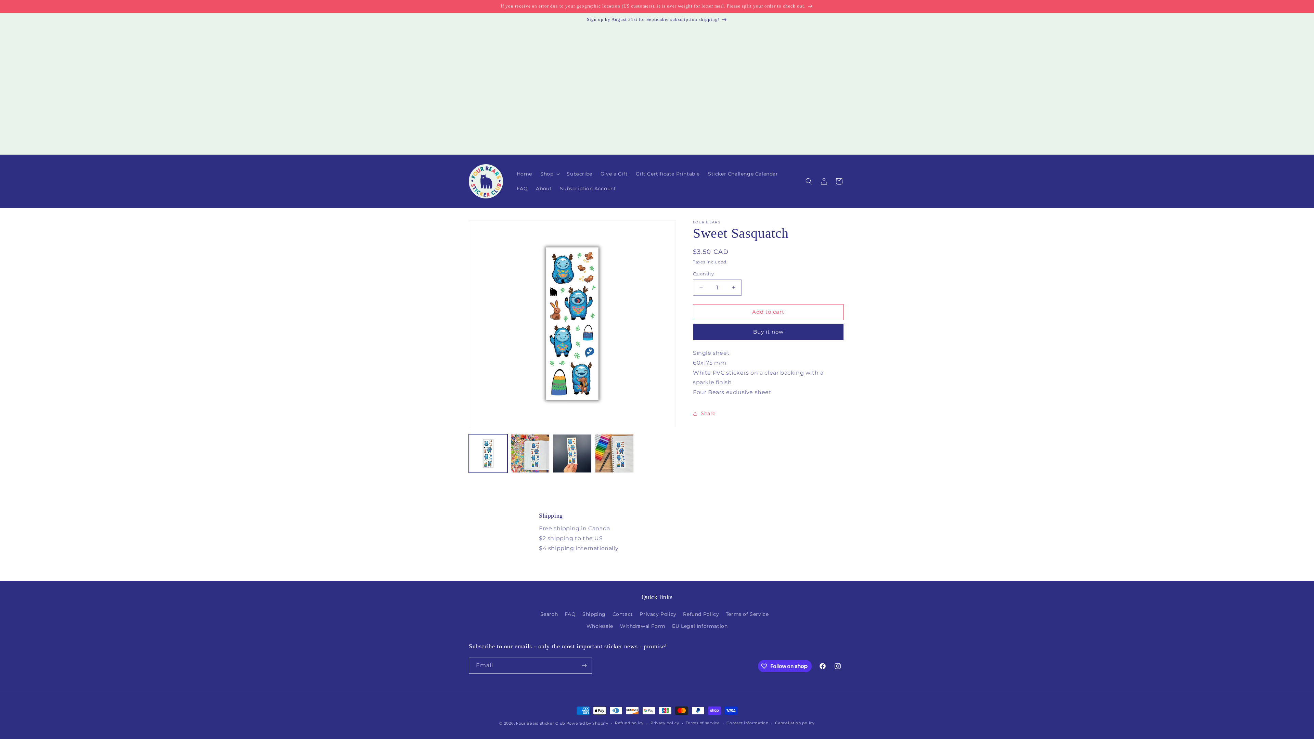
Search (549, 614)
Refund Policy (701, 614)
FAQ (570, 614)
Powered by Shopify (587, 723)
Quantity (703, 273)
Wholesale (600, 626)
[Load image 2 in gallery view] (530, 453)
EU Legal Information (699, 626)
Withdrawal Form (643, 626)
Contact (623, 614)
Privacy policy (664, 723)
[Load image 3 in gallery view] (572, 453)
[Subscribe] (584, 666)
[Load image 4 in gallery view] (614, 453)
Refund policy (629, 723)
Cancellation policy (794, 723)
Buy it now (768, 331)
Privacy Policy (658, 614)
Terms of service (703, 723)
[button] (549, 174)
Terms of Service (747, 614)
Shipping (594, 614)
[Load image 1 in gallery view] (488, 453)
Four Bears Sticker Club (540, 723)
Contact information (747, 723)
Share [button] (708, 413)
